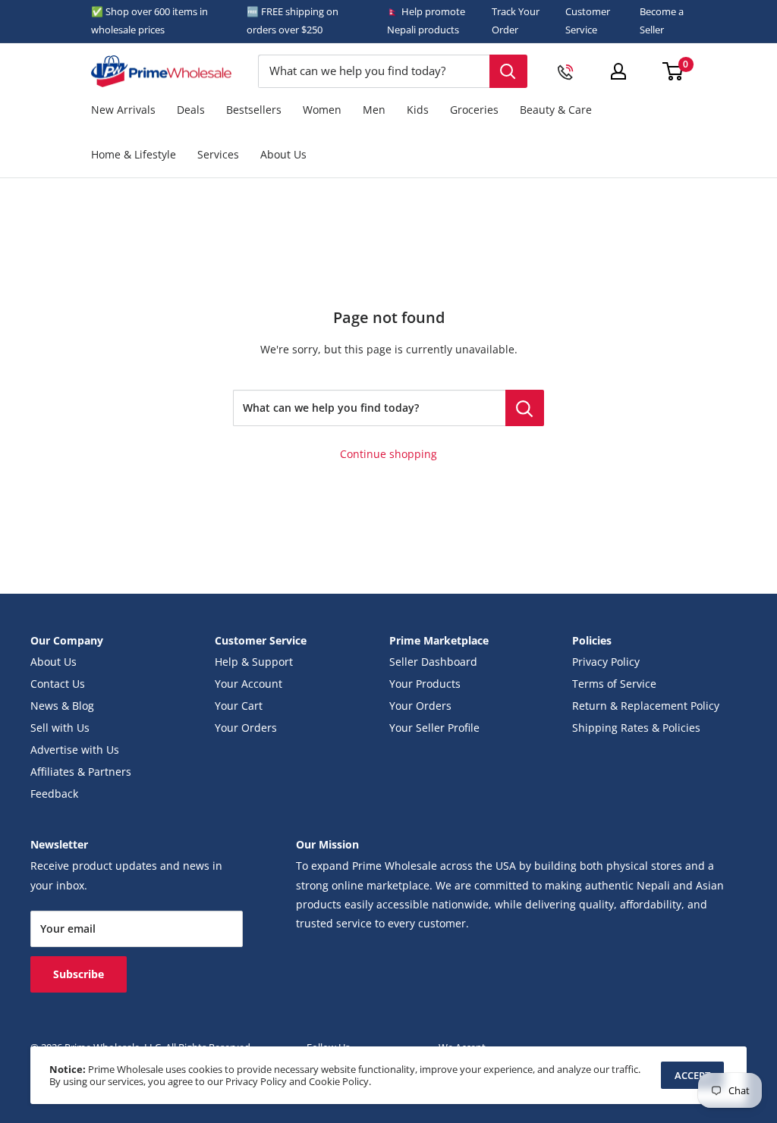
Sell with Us (60, 728)
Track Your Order (515, 20)
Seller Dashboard (433, 662)
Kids (418, 110)
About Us (283, 155)
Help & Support (254, 662)
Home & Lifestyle (133, 155)
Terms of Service (614, 684)
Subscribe (78, 974)
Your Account (248, 684)
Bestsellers (254, 110)
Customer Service (587, 20)
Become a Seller (662, 20)
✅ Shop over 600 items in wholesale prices (149, 20)
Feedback (54, 794)
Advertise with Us (74, 750)
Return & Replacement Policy (645, 706)
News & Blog (62, 706)
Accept (692, 1075)
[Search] (508, 71)
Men (374, 110)
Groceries (474, 110)
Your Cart (239, 706)
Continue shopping (388, 454)
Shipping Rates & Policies (636, 728)
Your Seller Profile (434, 728)
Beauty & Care (556, 110)
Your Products (425, 684)
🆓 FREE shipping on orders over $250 (292, 20)
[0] (673, 71)
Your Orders (246, 728)
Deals (191, 110)
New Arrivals (123, 110)
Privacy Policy (606, 662)
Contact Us (57, 684)
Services (218, 155)
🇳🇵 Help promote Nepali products (426, 20)
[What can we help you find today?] (524, 408)
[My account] (618, 71)
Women (322, 110)
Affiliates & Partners (80, 772)
